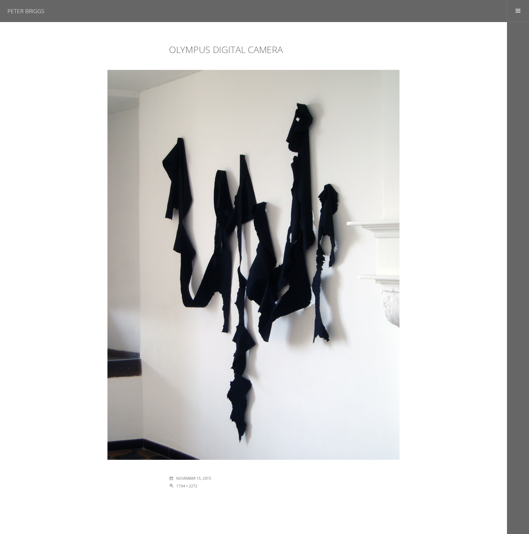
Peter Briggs (25, 11)
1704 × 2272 (186, 486)
